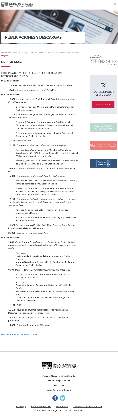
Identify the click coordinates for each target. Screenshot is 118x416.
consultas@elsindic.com (59, 389)
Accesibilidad (62, 406)
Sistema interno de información (87, 406)
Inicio (3, 52)
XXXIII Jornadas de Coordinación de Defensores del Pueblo (55, 52)
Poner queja (103, 104)
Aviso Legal (21, 406)
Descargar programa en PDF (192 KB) (19, 334)
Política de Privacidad (41, 406)
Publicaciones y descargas (18, 52)
